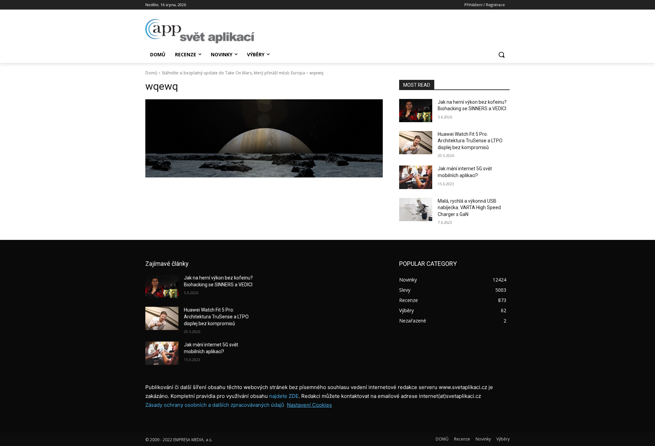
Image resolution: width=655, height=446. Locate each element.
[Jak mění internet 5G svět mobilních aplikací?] (415, 177)
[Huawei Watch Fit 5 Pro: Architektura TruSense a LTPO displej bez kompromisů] (415, 142)
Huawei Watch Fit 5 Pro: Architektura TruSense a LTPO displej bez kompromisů (470, 140)
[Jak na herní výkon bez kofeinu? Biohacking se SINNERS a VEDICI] (415, 110)
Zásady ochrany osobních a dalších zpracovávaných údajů (214, 405)
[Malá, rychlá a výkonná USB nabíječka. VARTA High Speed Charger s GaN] (415, 209)
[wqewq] (264, 138)
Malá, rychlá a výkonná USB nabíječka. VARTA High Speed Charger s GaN (469, 207)
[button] (501, 54)
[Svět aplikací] (199, 31)
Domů (151, 73)
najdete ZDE (284, 396)
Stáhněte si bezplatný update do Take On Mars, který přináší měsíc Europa (233, 73)
